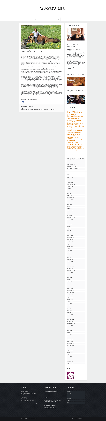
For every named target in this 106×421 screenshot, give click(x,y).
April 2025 (69, 193)
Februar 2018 (70, 339)
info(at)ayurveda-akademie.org (30, 403)
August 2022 (70, 219)
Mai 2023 (69, 206)
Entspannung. (70, 137)
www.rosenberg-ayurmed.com (50, 408)
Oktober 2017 (70, 348)
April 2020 (69, 281)
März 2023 (69, 208)
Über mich (26, 19)
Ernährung (33, 19)
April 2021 (69, 255)
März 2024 (69, 195)
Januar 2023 (70, 213)
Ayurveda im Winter (76, 129)
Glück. (79, 141)
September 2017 (71, 350)
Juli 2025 (69, 188)
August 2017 (70, 352)
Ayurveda (34, 109)
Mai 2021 (69, 253)
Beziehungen (69, 135)
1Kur (69, 112)
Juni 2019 (69, 303)
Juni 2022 (69, 224)
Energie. (78, 136)
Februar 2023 (70, 211)
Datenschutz (82, 418)
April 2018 (69, 334)
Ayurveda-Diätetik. (73, 118)
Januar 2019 (70, 314)
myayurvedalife (29, 106)
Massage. (76, 142)
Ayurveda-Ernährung (74, 120)
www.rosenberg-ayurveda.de (50, 401)
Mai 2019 (69, 306)
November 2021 (70, 239)
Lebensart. (69, 142)
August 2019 (70, 299)
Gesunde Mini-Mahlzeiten (73, 168)
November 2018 (70, 319)
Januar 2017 (70, 363)
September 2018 (71, 323)
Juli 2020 (69, 275)
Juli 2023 (69, 202)
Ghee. (76, 141)
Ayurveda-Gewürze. (72, 122)
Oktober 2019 (70, 294)
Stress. (73, 150)
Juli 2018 (69, 328)
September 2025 (71, 184)
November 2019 (70, 292)
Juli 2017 (69, 354)
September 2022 (71, 217)
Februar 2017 (70, 361)
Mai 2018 (69, 332)
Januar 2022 (70, 235)
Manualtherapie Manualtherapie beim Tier (45, 109)
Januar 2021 (70, 261)
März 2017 (69, 359)
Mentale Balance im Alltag (73, 162)
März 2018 (69, 336)
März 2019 (69, 310)
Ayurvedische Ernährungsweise (74, 132)
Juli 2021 (69, 248)
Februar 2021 (70, 259)
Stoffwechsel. (69, 149)
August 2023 (70, 199)
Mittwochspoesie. (74, 144)
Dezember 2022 (70, 215)
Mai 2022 (69, 226)
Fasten (76, 139)
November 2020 (70, 266)
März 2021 (69, 257)
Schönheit (69, 148)
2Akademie (29, 109)
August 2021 (70, 246)
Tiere (27, 108)
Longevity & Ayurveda (72, 166)
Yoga (58, 19)
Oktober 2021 (70, 241)
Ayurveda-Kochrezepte (72, 124)
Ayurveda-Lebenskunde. (75, 126)
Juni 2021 (69, 250)
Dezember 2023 (70, 197)
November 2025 (70, 180)
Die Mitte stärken (71, 164)
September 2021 (71, 244)
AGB (79, 418)
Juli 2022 (69, 222)
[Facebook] (23, 101)
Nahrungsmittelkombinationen (73, 146)
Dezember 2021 (70, 237)
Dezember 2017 (70, 343)
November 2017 (70, 345)
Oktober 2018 (70, 321)
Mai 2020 (69, 279)
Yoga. (76, 150)
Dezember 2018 (70, 317)
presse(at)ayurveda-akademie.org (51, 391)
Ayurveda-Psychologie (71, 127)
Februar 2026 (70, 177)
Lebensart (53, 19)
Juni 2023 (69, 204)
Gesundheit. (71, 141)
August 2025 (70, 186)
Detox (73, 136)
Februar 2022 (70, 233)
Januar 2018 (70, 341)
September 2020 (71, 270)
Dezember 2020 (70, 264)
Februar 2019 (70, 312)
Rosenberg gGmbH (32, 418)
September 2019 (71, 297)
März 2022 (69, 230)
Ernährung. (71, 139)
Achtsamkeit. (70, 114)
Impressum (74, 418)
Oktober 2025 (70, 182)
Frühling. (80, 139)
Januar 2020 (70, 288)
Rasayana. (75, 147)
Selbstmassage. (80, 148)
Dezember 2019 (70, 290)
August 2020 (70, 272)
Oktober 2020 (70, 268)
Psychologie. (69, 147)
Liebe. (73, 142)
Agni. (75, 114)
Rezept (79, 147)
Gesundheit (46, 19)
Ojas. (81, 146)
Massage (40, 19)
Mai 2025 (69, 191)
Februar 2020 (70, 286)
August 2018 (70, 325)
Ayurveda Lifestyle (74, 131)
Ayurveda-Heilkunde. (78, 123)
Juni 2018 (69, 330)
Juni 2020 (69, 277)
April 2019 (69, 308)
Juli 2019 (69, 301)
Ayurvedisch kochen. (73, 134)
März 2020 (69, 283)
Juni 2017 (69, 356)
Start (21, 19)
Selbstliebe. (74, 148)
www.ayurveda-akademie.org (50, 405)
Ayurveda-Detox (79, 116)
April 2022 (69, 228)
